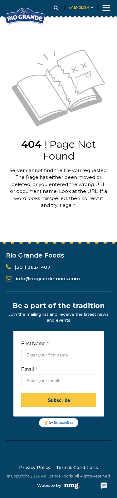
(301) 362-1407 (33, 267)
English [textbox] (81, 7)
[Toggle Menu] (106, 8)
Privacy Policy (35, 467)
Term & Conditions (77, 467)
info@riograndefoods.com (48, 279)
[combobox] (82, 9)
